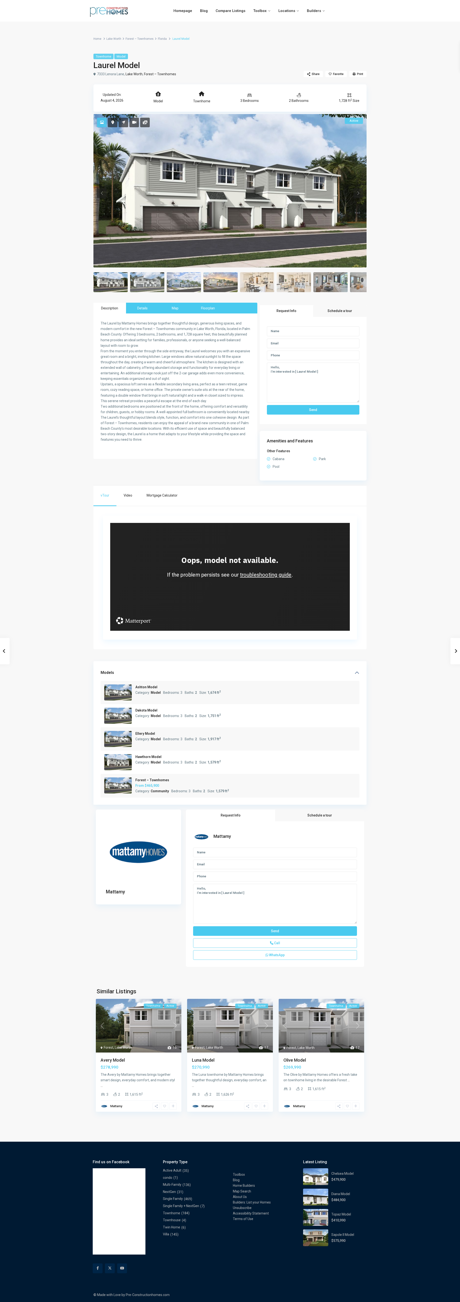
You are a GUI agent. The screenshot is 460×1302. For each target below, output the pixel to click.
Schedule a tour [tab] (340, 311)
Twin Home (171, 1227)
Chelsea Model (342, 1173)
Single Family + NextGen (181, 1206)
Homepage (182, 11)
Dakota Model (146, 710)
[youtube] (122, 1268)
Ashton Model (146, 687)
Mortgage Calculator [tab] (162, 495)
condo (167, 1178)
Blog (204, 11)
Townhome (103, 56)
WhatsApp (276, 955)
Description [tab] (109, 308)
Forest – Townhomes (140, 39)
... (102, 1086)
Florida (162, 39)
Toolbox (260, 11)
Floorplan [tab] (208, 308)
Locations (286, 11)
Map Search (242, 1191)
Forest (108, 1047)
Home (97, 39)
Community (160, 791)
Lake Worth (113, 39)
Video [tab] (128, 495)
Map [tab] (175, 308)
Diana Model (340, 1194)
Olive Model (294, 1060)
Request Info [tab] (286, 311)
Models (107, 672)
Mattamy (115, 892)
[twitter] (110, 1268)
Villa (166, 1234)
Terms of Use (243, 1219)
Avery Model (113, 1060)
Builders (314, 11)
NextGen (169, 1192)
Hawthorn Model (148, 757)
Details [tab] (142, 308)
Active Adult (172, 1170)
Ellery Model (145, 733)
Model (121, 56)
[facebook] (98, 1268)
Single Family (173, 1199)
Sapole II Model (342, 1235)
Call (276, 943)
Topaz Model (341, 1214)
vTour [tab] (105, 495)
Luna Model (203, 1060)
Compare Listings (230, 11)
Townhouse (172, 1220)
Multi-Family (172, 1184)
